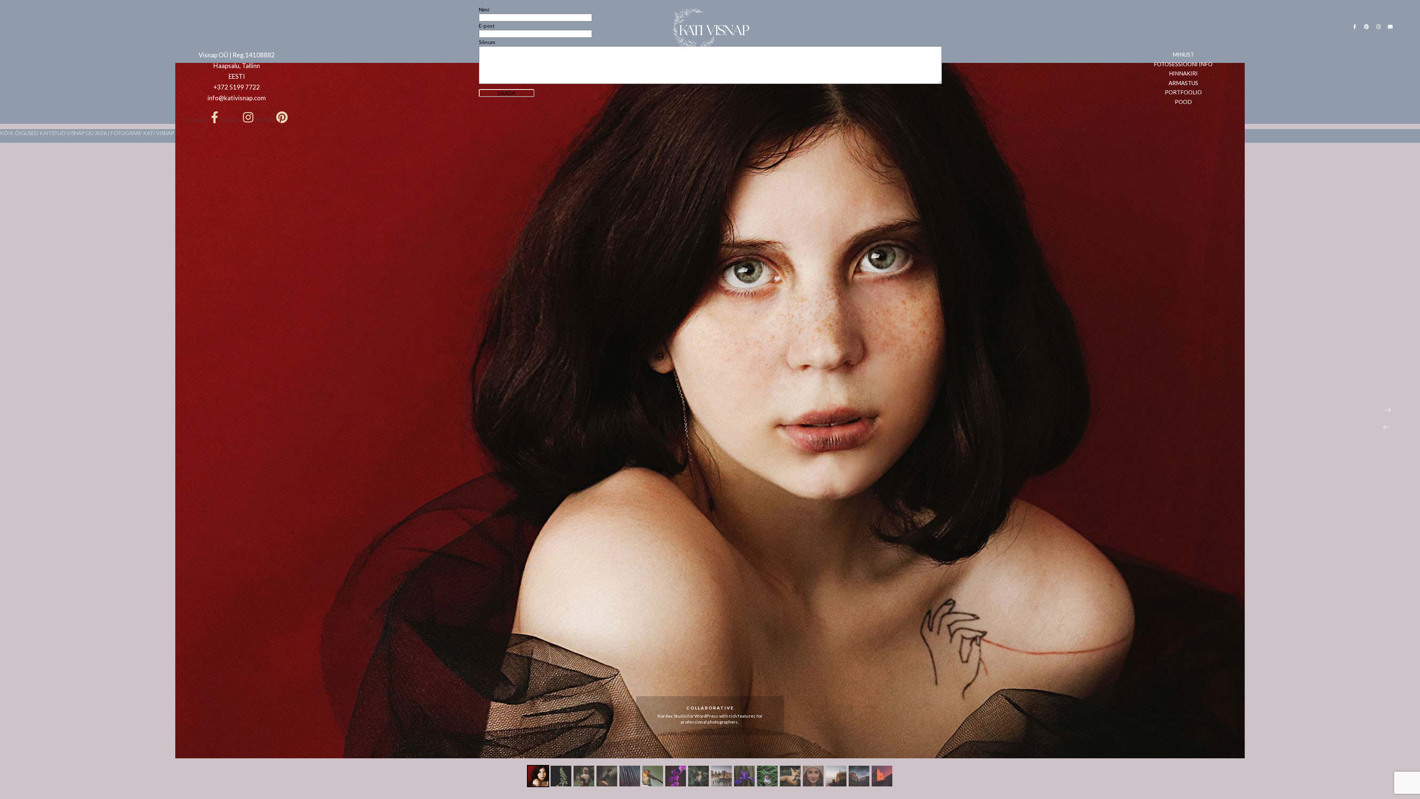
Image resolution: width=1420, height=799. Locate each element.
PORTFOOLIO (633, 66)
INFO (723, 66)
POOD (798, 66)
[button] (1386, 427)
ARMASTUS (685, 66)
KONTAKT (760, 66)
